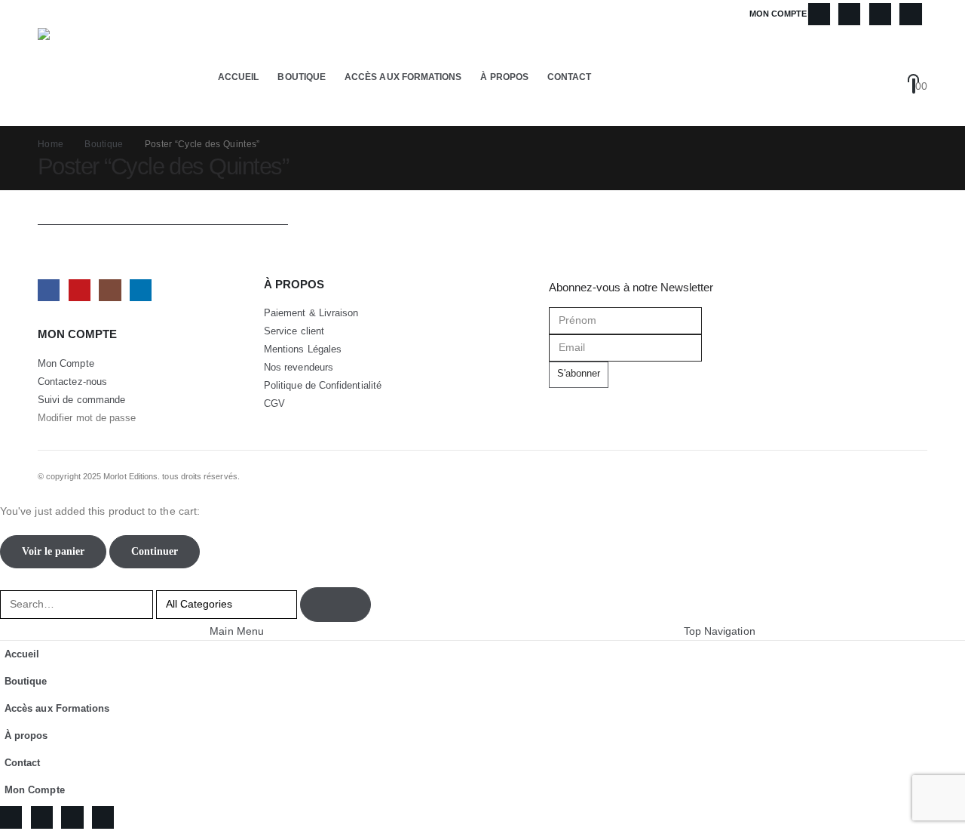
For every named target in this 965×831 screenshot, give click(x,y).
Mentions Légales (303, 349)
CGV (274, 404)
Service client (294, 331)
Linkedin (141, 290)
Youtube (79, 290)
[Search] (335, 604)
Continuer (154, 551)
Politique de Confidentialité (322, 385)
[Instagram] (880, 14)
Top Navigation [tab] (719, 631)
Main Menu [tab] (237, 631)
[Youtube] (849, 14)
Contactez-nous (72, 382)
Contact (569, 77)
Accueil (238, 77)
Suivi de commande (81, 400)
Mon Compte (778, 13)
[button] (917, 68)
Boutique (301, 77)
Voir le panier (53, 551)
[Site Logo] (87, 77)
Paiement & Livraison (311, 313)
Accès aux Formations (403, 77)
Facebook (49, 290)
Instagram (110, 290)
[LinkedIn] (910, 14)
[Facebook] (819, 14)
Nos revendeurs (298, 367)
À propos (504, 77)
